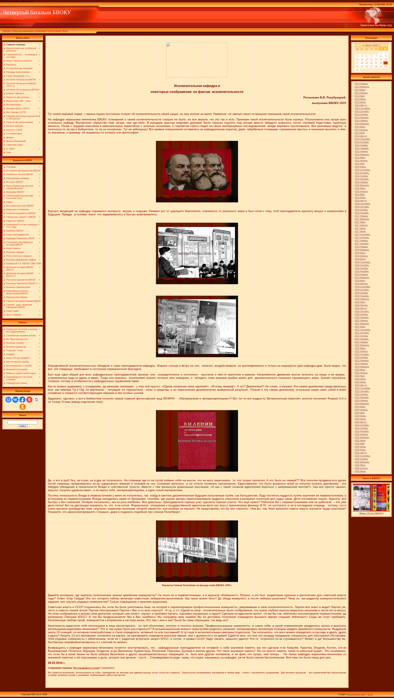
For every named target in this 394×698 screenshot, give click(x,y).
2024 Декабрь (362, 431)
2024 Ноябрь (361, 428)
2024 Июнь (360, 416)
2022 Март (360, 348)
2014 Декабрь (362, 148)
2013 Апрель (361, 93)
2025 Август (361, 453)
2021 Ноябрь (361, 336)
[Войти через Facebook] (22, 400)
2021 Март (360, 326)
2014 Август (361, 136)
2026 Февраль (362, 462)
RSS (389, 25)
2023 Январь (361, 363)
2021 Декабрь (362, 339)
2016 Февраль (362, 185)
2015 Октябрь (362, 173)
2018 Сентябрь (362, 262)
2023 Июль (360, 382)
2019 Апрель (361, 283)
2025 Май (359, 443)
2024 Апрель (361, 409)
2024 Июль (360, 419)
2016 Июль (360, 197)
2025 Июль (360, 449)
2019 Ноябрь (361, 293)
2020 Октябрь (362, 311)
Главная (6, 31)
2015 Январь (361, 151)
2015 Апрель (361, 160)
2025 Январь (361, 434)
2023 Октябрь (362, 391)
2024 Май (359, 413)
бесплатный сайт (356, 694)
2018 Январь (361, 246)
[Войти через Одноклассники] (22, 407)
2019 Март (360, 280)
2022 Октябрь (362, 354)
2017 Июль (360, 231)
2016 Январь (361, 182)
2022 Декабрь (362, 360)
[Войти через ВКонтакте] (15, 400)
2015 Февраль (362, 154)
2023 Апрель (361, 373)
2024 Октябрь (362, 425)
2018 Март (360, 253)
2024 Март (360, 406)
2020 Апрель (361, 305)
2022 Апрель (361, 351)
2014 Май (359, 133)
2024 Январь (361, 400)
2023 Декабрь (362, 397)
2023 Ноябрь (361, 394)
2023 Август (361, 385)
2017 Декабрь (362, 243)
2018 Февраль (362, 250)
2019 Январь (361, 274)
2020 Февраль (362, 299)
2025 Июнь (360, 446)
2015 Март (360, 157)
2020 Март (360, 302)
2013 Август (361, 105)
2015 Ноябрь (361, 176)
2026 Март (360, 465)
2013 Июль (360, 102)
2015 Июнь (360, 166)
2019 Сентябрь (362, 286)
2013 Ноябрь (361, 114)
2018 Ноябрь (361, 268)
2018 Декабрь (362, 271)
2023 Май (359, 376)
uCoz (370, 694)
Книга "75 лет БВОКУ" (371, 513)
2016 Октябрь (362, 206)
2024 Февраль (362, 403)
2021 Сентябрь (362, 329)
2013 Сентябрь (362, 108)
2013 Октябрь (362, 111)
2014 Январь (361, 120)
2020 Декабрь (362, 317)
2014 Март (360, 126)
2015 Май (359, 163)
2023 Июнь (360, 379)
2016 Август (361, 200)
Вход (65, 31)
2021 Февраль (362, 323)
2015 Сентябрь (362, 170)
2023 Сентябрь (362, 388)
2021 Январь (361, 320)
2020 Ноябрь (361, 314)
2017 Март (360, 222)
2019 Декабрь (362, 296)
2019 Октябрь (362, 290)
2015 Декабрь (362, 179)
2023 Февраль (362, 366)
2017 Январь (361, 216)
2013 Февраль (362, 87)
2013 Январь (361, 83)
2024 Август (361, 422)
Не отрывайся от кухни (87, 668)
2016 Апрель (361, 191)
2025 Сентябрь (362, 456)
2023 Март (360, 369)
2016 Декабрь (362, 213)
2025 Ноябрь (361, 459)
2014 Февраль (362, 123)
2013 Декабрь (362, 117)
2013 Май (359, 96)
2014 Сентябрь (362, 139)
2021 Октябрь (362, 333)
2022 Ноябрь (361, 357)
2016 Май (359, 194)
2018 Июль (360, 259)
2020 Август (361, 308)
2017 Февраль (362, 219)
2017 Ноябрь (361, 240)
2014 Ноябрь (361, 145)
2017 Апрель (361, 225)
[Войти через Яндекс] (29, 400)
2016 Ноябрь (361, 210)
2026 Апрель (361, 468)
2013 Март (360, 90)
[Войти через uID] (8, 400)
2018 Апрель (361, 256)
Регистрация (54, 31)
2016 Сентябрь (362, 203)
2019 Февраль (362, 277)
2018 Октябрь (362, 265)
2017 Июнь (360, 228)
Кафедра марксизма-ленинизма (29, 31)
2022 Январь (361, 342)
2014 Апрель (361, 130)
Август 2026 (371, 45)
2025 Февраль (362, 437)
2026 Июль (360, 471)
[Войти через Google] (36, 399)
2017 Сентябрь (362, 234)
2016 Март (360, 188)
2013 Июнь (360, 99)
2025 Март (360, 440)
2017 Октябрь (362, 237)
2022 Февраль (362, 345)
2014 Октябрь (362, 142)
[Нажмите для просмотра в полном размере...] (197, 201)
